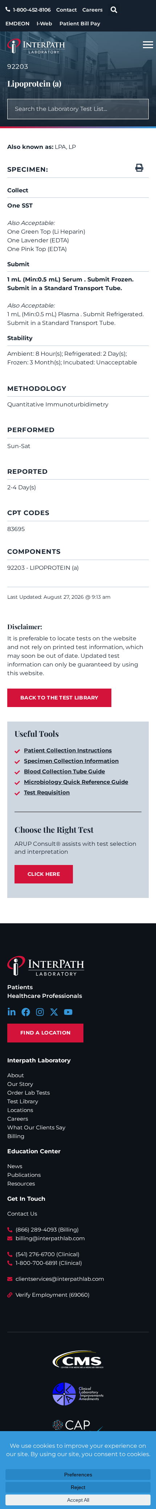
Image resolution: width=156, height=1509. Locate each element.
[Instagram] (40, 1012)
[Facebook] (25, 1012)
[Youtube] (68, 1012)
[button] (114, 10)
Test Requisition (47, 792)
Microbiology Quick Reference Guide (76, 781)
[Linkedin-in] (11, 1012)
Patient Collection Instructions (68, 750)
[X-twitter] (54, 1012)
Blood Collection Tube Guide (64, 771)
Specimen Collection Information (71, 760)
